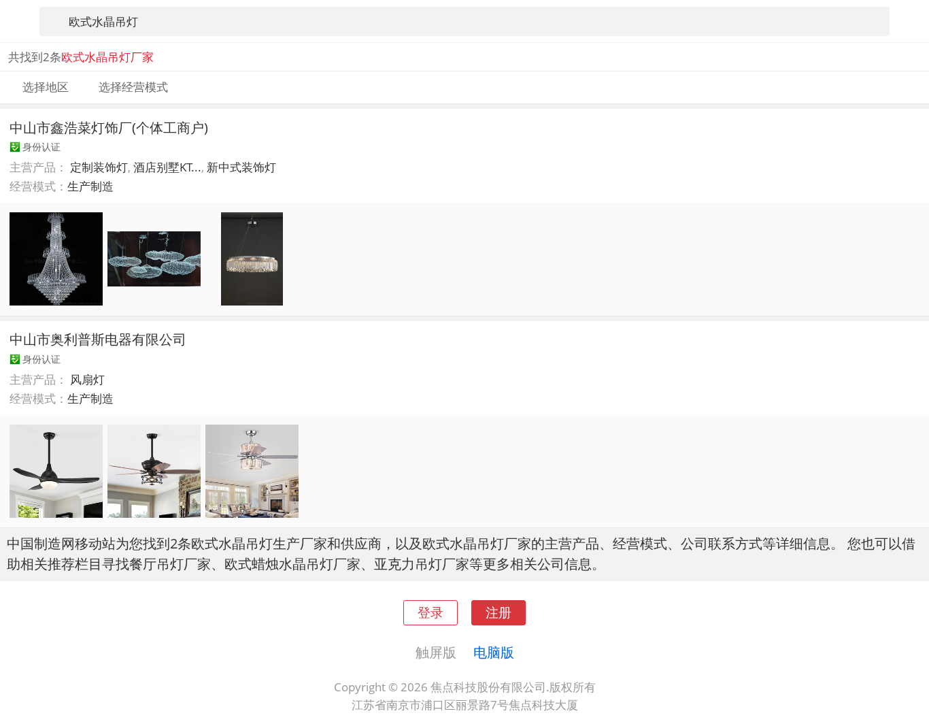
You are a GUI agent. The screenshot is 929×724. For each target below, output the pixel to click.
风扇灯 (87, 379)
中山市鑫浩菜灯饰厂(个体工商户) (109, 127)
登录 (430, 612)
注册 (498, 612)
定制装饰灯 (99, 167)
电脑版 (493, 651)
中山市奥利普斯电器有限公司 (98, 338)
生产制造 (90, 186)
